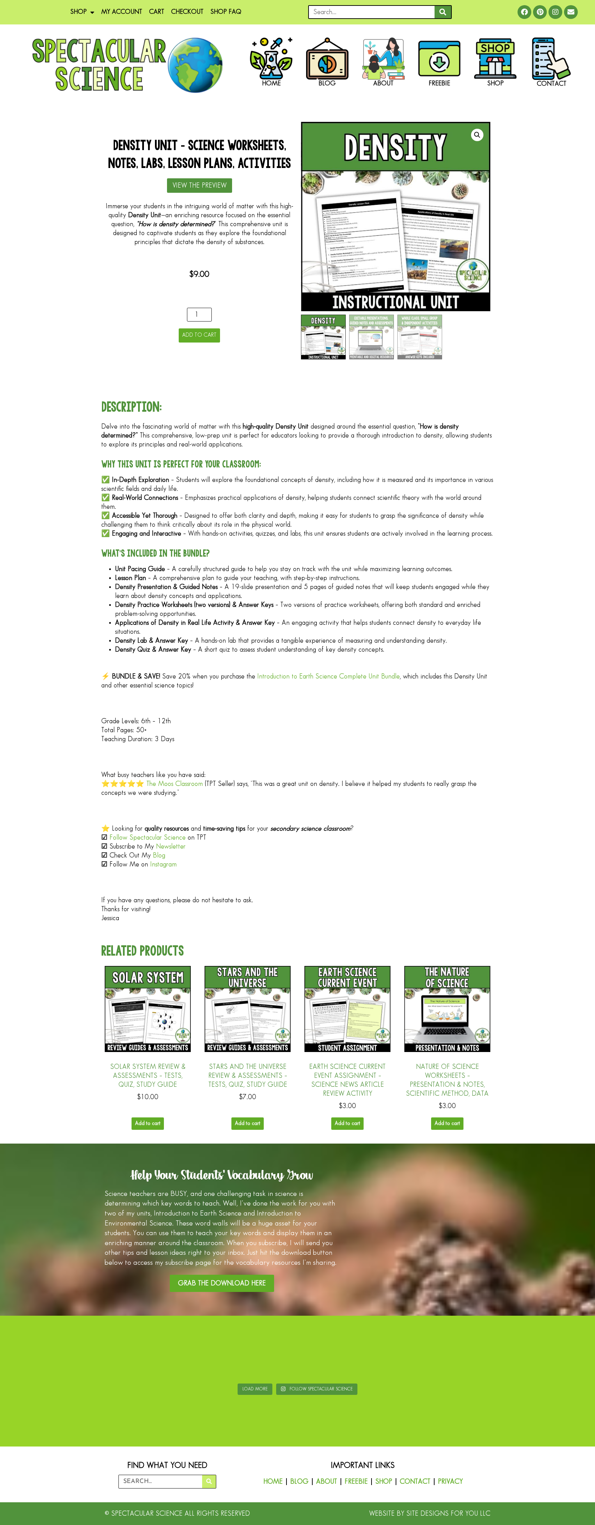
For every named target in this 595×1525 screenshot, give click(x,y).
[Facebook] (524, 12)
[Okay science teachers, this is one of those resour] (149, 1351)
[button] (477, 135)
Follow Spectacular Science (147, 837)
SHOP (78, 12)
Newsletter (171, 846)
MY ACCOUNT (121, 12)
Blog (159, 855)
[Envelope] (571, 12)
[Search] (443, 12)
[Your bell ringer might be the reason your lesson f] (248, 1351)
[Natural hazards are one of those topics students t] (346, 1351)
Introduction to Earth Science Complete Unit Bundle (328, 676)
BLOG (299, 1482)
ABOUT (326, 1482)
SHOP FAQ (225, 12)
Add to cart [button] (147, 1123)
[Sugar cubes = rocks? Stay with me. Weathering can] (50, 1351)
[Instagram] (555, 12)
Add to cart (199, 335)
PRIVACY (450, 1482)
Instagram (163, 864)
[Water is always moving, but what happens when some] (445, 1351)
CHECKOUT (187, 12)
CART (156, 12)
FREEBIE (356, 1482)
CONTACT (415, 1482)
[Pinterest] (540, 12)
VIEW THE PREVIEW (200, 185)
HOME (273, 1482)
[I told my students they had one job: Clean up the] (544, 1351)
